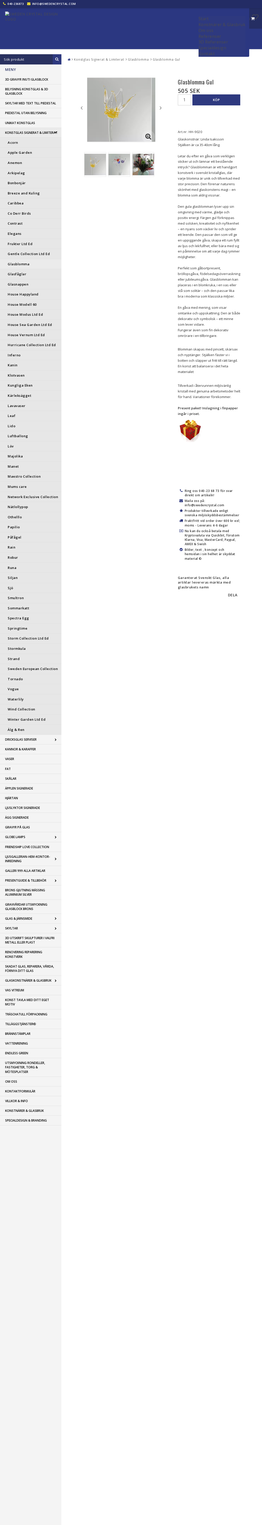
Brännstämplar (17, 1034)
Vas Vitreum (14, 990)
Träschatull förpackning (26, 1014)
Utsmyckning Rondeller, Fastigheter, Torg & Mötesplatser (25, 1067)
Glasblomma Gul (166, 59)
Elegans (14, 233)
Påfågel (14, 537)
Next (161, 108)
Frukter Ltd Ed (20, 244)
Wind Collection (21, 709)
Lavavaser (17, 405)
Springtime (17, 628)
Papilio (14, 527)
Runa (12, 567)
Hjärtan (11, 798)
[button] (255, 17)
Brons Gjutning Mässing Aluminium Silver (25, 892)
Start (204, 18)
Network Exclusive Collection (33, 497)
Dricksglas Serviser (21, 739)
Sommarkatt (18, 608)
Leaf (11, 415)
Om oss (206, 30)
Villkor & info (16, 1101)
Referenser (210, 36)
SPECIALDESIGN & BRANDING (26, 1120)
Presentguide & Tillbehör (25, 880)
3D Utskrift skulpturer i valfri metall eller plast (29, 940)
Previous (82, 108)
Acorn (13, 142)
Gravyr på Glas (17, 827)
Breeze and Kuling (24, 193)
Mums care (17, 486)
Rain (11, 547)
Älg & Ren (16, 729)
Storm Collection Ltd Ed (28, 638)
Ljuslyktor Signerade (22, 808)
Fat (8, 769)
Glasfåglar (17, 274)
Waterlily (16, 699)
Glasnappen (18, 284)
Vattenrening (16, 1043)
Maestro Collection (24, 476)
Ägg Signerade (17, 817)
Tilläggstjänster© (20, 1024)
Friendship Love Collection (27, 847)
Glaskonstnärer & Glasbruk (28, 980)
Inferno (14, 355)
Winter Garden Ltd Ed (27, 719)
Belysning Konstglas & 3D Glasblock (26, 91)
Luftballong (18, 436)
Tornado (15, 679)
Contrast (15, 223)
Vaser (9, 759)
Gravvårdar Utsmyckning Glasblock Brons (26, 906)
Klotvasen (16, 375)
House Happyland (23, 294)
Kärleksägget (19, 395)
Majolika (15, 456)
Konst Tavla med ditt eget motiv (27, 1002)
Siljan (13, 577)
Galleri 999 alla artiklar (25, 871)
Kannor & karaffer (20, 749)
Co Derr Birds (19, 213)
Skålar (10, 778)
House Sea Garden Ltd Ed (30, 324)
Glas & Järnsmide (18, 918)
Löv (11, 446)
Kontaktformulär (20, 1091)
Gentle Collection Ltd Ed (29, 253)
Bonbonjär (17, 183)
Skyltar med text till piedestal (30, 103)
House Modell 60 (22, 304)
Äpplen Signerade (19, 788)
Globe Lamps (15, 837)
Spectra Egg (18, 618)
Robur (13, 557)
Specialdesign (212, 48)
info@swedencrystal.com (54, 4)
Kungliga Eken (20, 385)
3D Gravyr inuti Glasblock (26, 79)
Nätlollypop (18, 506)
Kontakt (207, 54)
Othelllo (15, 517)
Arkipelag (16, 173)
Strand (14, 658)
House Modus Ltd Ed (25, 314)
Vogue (13, 689)
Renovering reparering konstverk (23, 954)
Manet (13, 466)
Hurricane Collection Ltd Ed (32, 345)
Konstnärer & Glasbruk (222, 24)
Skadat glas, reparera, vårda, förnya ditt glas (29, 968)
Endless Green (16, 1053)
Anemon (15, 162)
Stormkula (17, 648)
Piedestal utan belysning (26, 113)
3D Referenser (213, 42)
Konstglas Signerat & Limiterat (31, 132)
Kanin (13, 365)
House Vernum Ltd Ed (26, 335)
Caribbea (16, 203)
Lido (11, 426)
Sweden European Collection (33, 668)
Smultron (16, 598)
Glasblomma (18, 264)
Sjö (10, 588)
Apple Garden (20, 152)
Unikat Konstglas (20, 123)
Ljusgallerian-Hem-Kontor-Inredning (27, 858)
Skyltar (11, 928)
